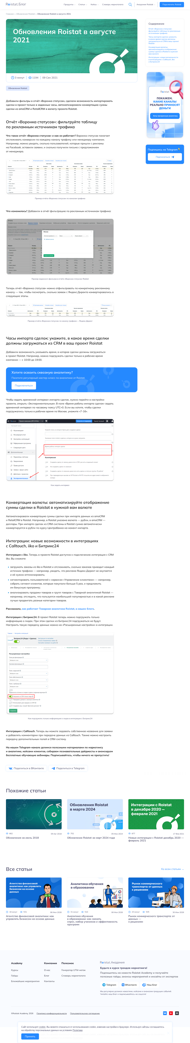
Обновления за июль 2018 (22, 837)
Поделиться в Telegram (70, 768)
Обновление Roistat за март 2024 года (91, 837)
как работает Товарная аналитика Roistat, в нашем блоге (58, 608)
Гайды (14, 975)
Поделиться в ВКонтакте (29, 768)
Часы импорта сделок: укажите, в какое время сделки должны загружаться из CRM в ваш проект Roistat (164, 40)
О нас (47, 970)
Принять (30, 1036)
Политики (77, 1030)
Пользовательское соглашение (85, 1013)
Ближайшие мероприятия (25, 981)
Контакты (49, 981)
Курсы (14, 970)
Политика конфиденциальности (52, 1013)
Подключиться (24, 385)
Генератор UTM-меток (73, 970)
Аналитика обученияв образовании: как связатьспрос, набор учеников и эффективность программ (92, 920)
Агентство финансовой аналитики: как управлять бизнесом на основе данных (30, 917)
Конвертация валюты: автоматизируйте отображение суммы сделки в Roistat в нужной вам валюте (163, 50)
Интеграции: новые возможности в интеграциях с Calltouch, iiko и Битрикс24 (163, 59)
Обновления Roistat (17, 88)
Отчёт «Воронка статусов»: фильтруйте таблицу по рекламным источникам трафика (164, 31)
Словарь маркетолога (112, 4)
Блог (46, 975)
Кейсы (94, 4)
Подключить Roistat (171, 4)
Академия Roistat (145, 4)
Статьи (81, 4)
